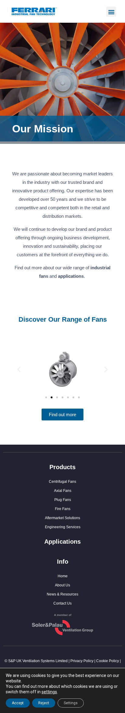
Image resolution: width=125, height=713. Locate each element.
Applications (62, 541)
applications (71, 276)
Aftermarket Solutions (62, 518)
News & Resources (62, 594)
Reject (43, 703)
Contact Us (62, 603)
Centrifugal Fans (62, 481)
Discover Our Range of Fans (63, 319)
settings (49, 691)
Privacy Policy (81, 661)
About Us (62, 585)
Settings (71, 703)
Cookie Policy (107, 661)
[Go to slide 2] (51, 397)
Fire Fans (62, 509)
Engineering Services (62, 527)
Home (63, 576)
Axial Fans (62, 491)
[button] (111, 12)
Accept (18, 703)
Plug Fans (62, 500)
